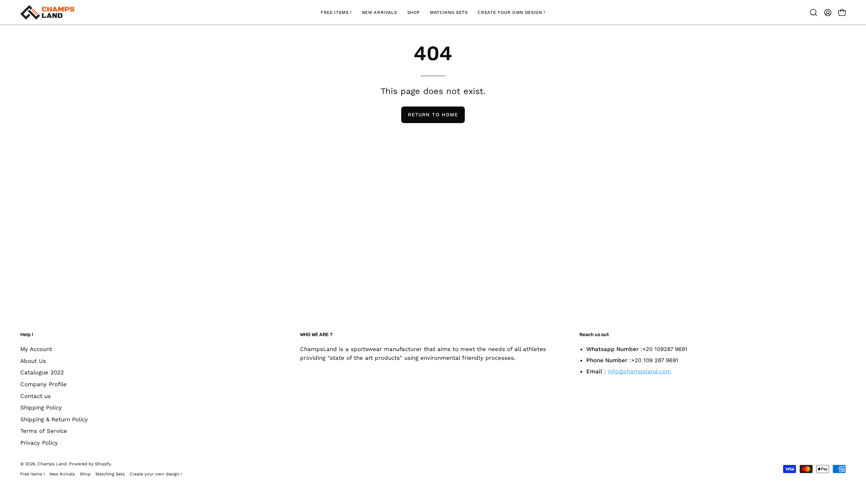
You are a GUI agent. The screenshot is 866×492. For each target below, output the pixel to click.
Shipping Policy (41, 407)
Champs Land (52, 463)
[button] (813, 12)
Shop (85, 473)
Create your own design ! (156, 473)
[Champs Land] (47, 12)
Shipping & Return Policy (54, 419)
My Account (36, 349)
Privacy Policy (39, 442)
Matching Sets (110, 473)
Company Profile (43, 383)
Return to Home (433, 114)
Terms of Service (43, 430)
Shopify (103, 463)
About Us (33, 360)
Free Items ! (32, 473)
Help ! (26, 334)
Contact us (35, 395)
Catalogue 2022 (42, 372)
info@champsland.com (639, 371)
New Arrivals (62, 473)
